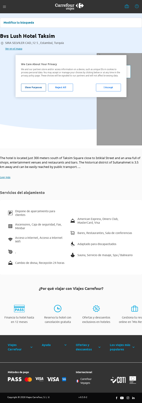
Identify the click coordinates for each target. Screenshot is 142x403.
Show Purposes (33, 87)
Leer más (5, 177)
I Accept (108, 87)
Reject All (60, 87)
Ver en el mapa (13, 48)
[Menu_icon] (4, 7)
